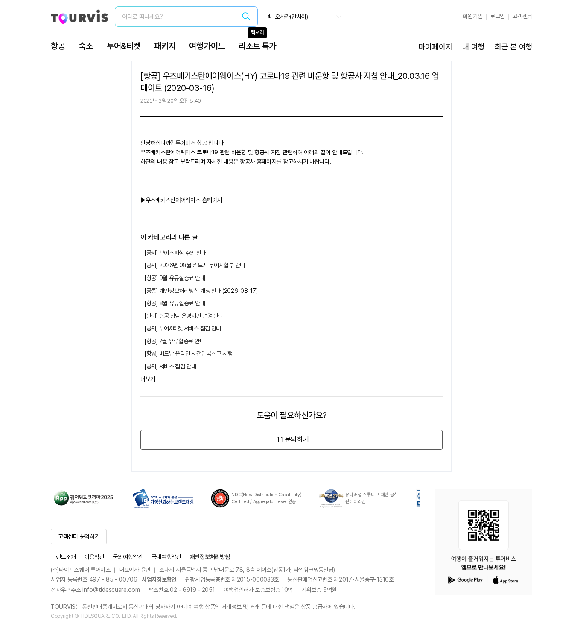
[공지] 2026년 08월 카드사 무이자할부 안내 (195, 265)
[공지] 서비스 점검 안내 (170, 366)
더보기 (147, 379)
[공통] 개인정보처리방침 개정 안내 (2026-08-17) (201, 290)
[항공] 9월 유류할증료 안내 (175, 278)
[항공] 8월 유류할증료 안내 (175, 303)
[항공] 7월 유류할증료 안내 (174, 341)
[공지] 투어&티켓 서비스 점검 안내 (183, 328)
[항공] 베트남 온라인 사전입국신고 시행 (188, 353)
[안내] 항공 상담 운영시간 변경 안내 (184, 316)
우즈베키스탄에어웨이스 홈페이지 (184, 200)
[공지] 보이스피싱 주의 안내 (175, 252)
